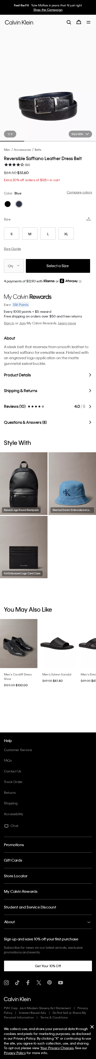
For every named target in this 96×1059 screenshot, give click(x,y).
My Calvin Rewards (20, 891)
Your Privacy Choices (57, 1048)
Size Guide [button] (12, 249)
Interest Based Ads (32, 1013)
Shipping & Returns (20, 390)
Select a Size (58, 265)
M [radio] (29, 234)
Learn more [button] (67, 323)
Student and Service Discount (30, 907)
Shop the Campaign (48, 10)
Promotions (14, 844)
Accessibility (13, 814)
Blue (18, 193)
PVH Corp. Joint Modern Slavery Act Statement (37, 1008)
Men (7, 149)
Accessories (22, 149)
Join (22, 323)
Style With (77, 134)
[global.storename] (19, 22)
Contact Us (12, 771)
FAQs (8, 760)
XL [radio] (66, 234)
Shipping (11, 803)
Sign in (9, 323)
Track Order (13, 782)
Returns (10, 792)
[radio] (8, 204)
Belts (38, 149)
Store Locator (16, 875)
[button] (80, 281)
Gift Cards (13, 860)
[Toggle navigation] (88, 22)
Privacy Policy (15, 1053)
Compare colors (79, 192)
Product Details (17, 374)
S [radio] (12, 234)
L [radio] (48, 234)
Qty (11, 266)
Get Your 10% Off (48, 966)
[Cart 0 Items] (78, 22)
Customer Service (18, 750)
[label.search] (68, 22)
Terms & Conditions (54, 1017)
